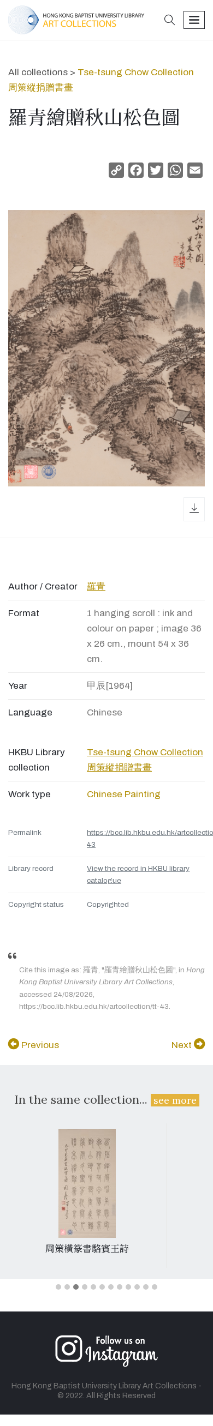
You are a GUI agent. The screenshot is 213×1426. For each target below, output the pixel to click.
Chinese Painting (124, 794)
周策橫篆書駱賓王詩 (87, 1249)
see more (175, 1100)
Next (182, 1045)
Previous (39, 1045)
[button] (169, 21)
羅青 (96, 586)
